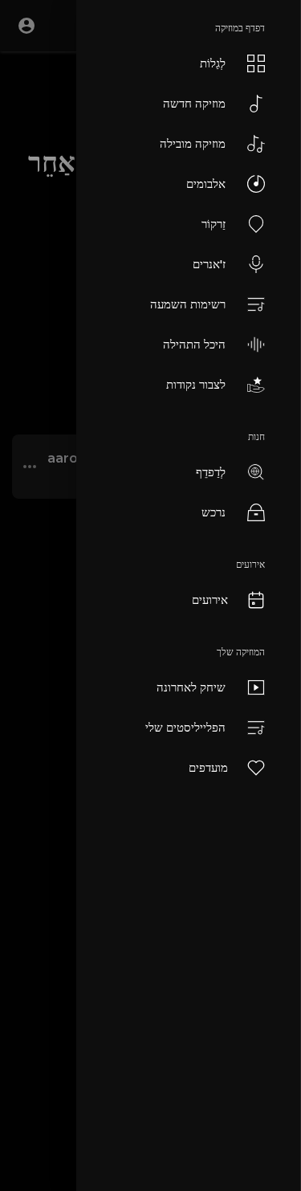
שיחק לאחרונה (191, 687)
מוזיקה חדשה (194, 103)
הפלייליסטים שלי (185, 727)
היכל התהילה (194, 344)
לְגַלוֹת (213, 63)
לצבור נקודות (196, 384)
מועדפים (208, 767)
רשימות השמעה (188, 304)
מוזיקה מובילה (193, 143)
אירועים (210, 599)
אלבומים (206, 183)
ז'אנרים (209, 263)
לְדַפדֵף (211, 471)
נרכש (213, 512)
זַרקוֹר (213, 223)
